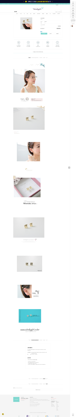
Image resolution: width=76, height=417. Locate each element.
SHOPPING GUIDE (53, 406)
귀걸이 (30, 13)
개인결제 (57, 409)
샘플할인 (47, 13)
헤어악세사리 (58, 13)
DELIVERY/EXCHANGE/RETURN (35, 57)
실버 (50, 13)
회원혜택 (73, 10)
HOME (51, 403)
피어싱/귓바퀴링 (38, 13)
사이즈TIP (73, 5)
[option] (38, 1)
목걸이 (27, 13)
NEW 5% (17, 13)
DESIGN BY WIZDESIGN (43, 412)
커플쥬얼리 (43, 13)
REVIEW (44, 57)
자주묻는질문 (57, 406)
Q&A (46, 57)
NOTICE (57, 407)
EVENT (57, 408)
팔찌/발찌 (34, 13)
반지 (24, 13)
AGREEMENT (52, 404)
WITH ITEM (41, 57)
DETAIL (29, 57)
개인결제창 (73, 15)
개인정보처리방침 (52, 405)
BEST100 (21, 13)
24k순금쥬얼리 (54, 13)
